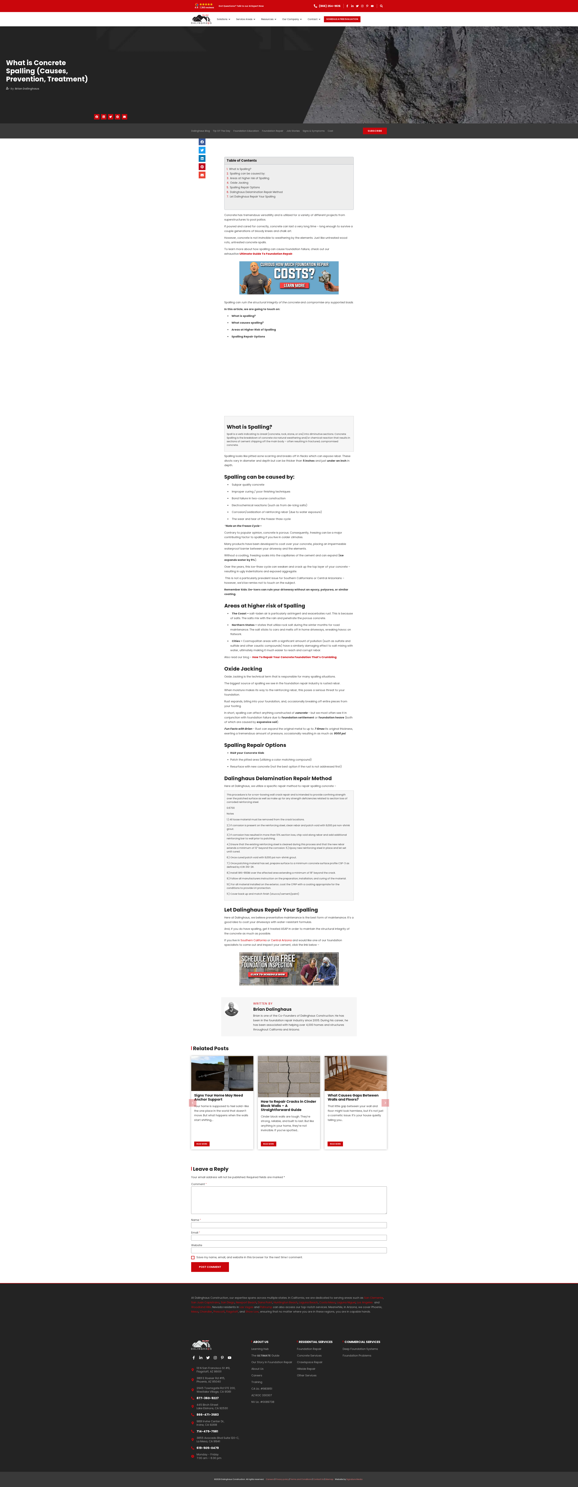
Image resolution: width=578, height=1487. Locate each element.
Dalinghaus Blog (200, 131)
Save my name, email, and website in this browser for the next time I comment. (249, 1257)
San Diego (227, 1302)
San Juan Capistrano (205, 1302)
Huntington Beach (286, 1302)
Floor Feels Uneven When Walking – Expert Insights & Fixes (285, 1099)
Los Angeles (365, 1302)
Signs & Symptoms (314, 131)
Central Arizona (281, 940)
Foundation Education (246, 131)
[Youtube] (372, 6)
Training (256, 1382)
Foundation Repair (272, 131)
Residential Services (316, 1342)
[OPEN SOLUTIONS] (229, 19)
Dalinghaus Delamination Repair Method (256, 192)
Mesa (194, 1311)
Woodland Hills (201, 1307)
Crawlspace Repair (310, 1362)
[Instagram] (362, 6)
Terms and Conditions (301, 1479)
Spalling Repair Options (245, 187)
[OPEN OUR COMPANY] (301, 19)
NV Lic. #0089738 (262, 1402)
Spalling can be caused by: (247, 173)
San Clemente (373, 1298)
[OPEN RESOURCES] (275, 19)
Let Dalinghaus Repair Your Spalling (252, 196)
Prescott (219, 1311)
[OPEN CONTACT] (319, 19)
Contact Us (318, 1479)
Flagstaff (232, 1311)
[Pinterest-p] (367, 6)
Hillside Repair (306, 1369)
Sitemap (329, 1479)
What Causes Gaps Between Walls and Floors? (219, 1097)
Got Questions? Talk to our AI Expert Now (241, 6)
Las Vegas (246, 1307)
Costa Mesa (327, 1302)
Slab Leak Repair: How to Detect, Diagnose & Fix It (349, 1114)
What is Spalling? (240, 169)
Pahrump (266, 1307)
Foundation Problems (357, 1355)
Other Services (307, 1375)
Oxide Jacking (240, 183)
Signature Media (354, 1479)
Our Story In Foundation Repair (271, 1362)
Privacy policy (282, 1479)
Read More (201, 1144)
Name (195, 1220)
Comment (198, 1184)
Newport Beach (246, 1302)
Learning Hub (260, 1349)
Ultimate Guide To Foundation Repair (265, 254)
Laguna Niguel (346, 1302)
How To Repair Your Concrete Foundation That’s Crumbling (294, 657)
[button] (204, 6)
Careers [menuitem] (270, 1479)
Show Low (252, 1311)
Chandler (206, 1311)
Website (196, 1245)
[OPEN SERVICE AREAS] (254, 19)
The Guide (265, 1355)
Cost (330, 131)
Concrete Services (309, 1355)
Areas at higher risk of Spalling (250, 178)
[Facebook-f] (347, 6)
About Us (261, 1342)
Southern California (254, 940)
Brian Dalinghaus (27, 88)
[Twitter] (357, 6)
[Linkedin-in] (352, 6)
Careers (256, 1375)
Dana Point (265, 1302)
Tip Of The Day (221, 131)
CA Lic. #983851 (261, 1389)
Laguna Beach (308, 1302)
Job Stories (293, 131)
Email (194, 1232)
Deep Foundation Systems (360, 1349)
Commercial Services (362, 1342)
